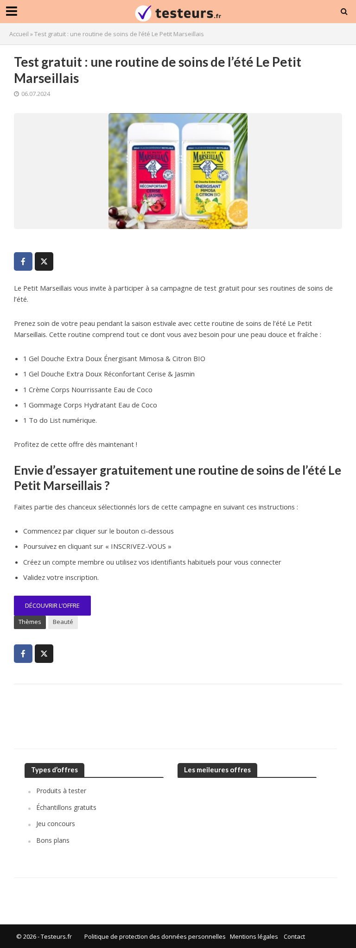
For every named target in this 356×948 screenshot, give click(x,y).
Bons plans (53, 840)
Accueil (19, 34)
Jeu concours (55, 823)
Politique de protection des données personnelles (155, 936)
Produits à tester (61, 790)
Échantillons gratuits (66, 807)
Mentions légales (254, 936)
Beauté (63, 621)
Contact (294, 936)
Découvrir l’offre (52, 605)
